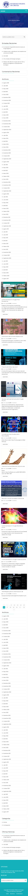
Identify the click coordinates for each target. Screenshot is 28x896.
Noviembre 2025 (7, 100)
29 (13, 607)
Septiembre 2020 (7, 258)
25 (24, 605)
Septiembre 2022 (7, 191)
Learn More (5, 314)
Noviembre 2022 (7, 185)
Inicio (7, 893)
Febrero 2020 (6, 275)
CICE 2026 (5, 56)
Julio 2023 (5, 164)
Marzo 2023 (5, 173)
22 (14, 605)
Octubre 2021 (6, 223)
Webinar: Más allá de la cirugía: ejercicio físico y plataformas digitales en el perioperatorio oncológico (14, 63)
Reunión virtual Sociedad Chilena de (13, 498)
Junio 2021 (5, 234)
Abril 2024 (5, 141)
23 (17, 605)
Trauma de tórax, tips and (9, 367)
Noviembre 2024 (7, 123)
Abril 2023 (5, 170)
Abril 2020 (5, 270)
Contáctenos (19, 893)
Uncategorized (6, 825)
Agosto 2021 (6, 229)
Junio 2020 (5, 264)
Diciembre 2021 (6, 217)
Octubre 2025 (6, 103)
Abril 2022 (5, 205)
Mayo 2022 (5, 202)
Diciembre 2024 (7, 120)
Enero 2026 (5, 94)
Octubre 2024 (6, 126)
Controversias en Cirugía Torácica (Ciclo (14, 559)
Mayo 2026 (5, 88)
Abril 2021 (5, 240)
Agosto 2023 (6, 161)
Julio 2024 (5, 135)
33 (24, 607)
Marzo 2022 (5, 208)
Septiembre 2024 (7, 129)
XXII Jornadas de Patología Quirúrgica (11, 59)
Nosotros (12, 893)
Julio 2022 (5, 196)
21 (11, 605)
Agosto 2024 (6, 132)
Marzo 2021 (5, 243)
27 (7, 607)
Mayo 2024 (5, 138)
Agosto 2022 (6, 194)
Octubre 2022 (6, 188)
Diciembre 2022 (6, 182)
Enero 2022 (5, 214)
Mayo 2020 (5, 267)
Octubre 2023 (6, 156)
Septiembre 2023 (7, 158)
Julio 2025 (5, 106)
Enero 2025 (5, 118)
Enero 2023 (5, 179)
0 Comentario (14, 303)
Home (9, 20)
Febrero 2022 (6, 211)
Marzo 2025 (5, 115)
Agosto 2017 (6, 278)
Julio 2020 (5, 261)
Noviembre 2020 (7, 252)
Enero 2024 (5, 147)
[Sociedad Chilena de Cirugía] (14, 4)
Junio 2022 (5, 199)
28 (10, 607)
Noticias (5, 822)
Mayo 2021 (5, 237)
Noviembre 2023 (7, 153)
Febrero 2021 (6, 246)
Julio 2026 (5, 85)
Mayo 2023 (5, 167)
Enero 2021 (5, 249)
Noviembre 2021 (6, 220)
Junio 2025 (5, 109)
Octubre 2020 (6, 255)
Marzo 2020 (6, 272)
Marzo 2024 (6, 144)
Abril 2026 (5, 91)
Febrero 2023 (6, 176)
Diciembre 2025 (6, 97)
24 (20, 605)
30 (16, 607)
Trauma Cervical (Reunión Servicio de (13, 466)
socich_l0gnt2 (5, 303)
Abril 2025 (5, 112)
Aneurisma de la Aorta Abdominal (12, 336)
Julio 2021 (5, 232)
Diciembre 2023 (6, 150)
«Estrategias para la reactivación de (12, 591)
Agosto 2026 (6, 83)
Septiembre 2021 (7, 226)
